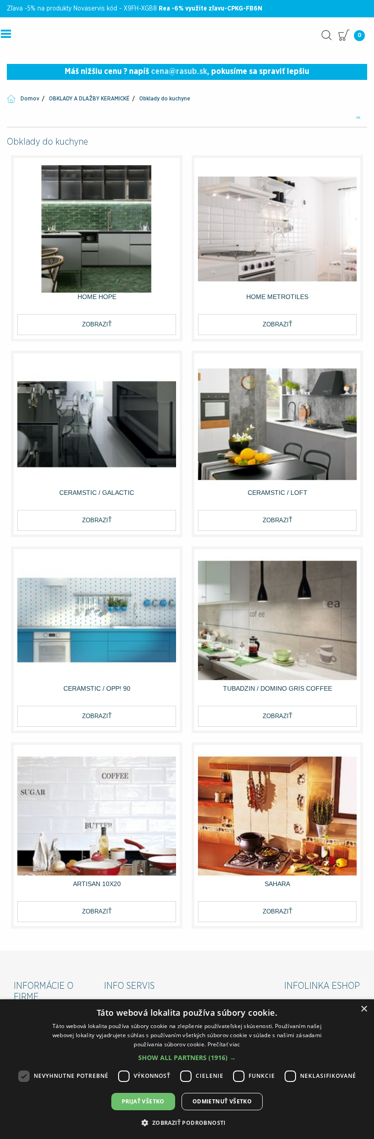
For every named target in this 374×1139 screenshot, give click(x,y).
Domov (30, 98)
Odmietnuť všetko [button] (222, 1101)
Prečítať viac (224, 1044)
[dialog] (187, 1069)
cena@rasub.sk (179, 72)
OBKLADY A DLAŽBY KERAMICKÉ (89, 98)
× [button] (363, 1009)
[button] (187, 1057)
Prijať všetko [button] (143, 1101)
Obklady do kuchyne (164, 98)
